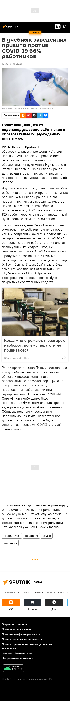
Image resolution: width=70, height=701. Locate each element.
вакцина (47, 535)
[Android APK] (13, 668)
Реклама (7, 653)
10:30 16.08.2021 (12, 63)
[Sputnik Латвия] (11, 28)
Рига (26, 592)
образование (31, 535)
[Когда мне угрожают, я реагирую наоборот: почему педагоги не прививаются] (35, 312)
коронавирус (10, 542)
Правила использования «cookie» (22, 639)
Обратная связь (23, 653)
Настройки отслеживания (17, 658)
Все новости (11, 592)
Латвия (38, 592)
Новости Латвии (12, 535)
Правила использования (16, 629)
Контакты (21, 624)
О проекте (8, 624)
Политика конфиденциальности (21, 634)
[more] (64, 357)
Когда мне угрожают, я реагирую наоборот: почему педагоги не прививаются (34, 345)
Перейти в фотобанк (42, 108)
